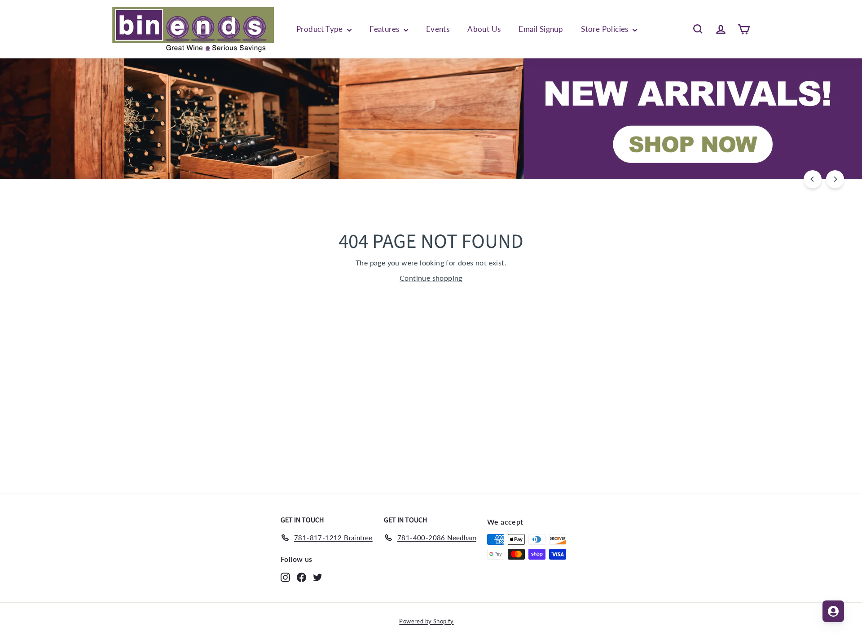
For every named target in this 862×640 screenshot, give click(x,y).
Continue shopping (431, 278)
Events (437, 29)
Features (385, 29)
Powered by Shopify (426, 621)
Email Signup (541, 29)
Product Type (320, 29)
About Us (484, 29)
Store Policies (605, 29)
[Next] (835, 179)
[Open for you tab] (833, 611)
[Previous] (813, 179)
